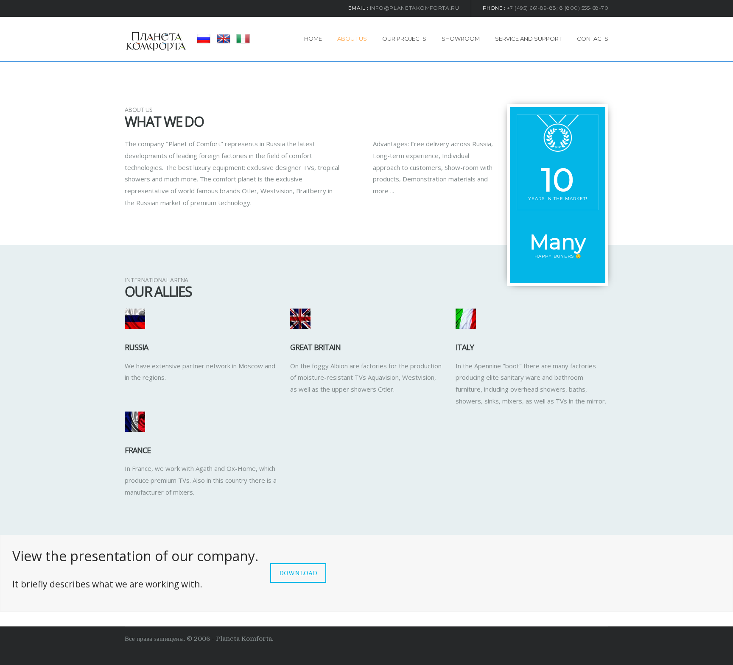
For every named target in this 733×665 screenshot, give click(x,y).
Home (313, 38)
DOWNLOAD (298, 573)
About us (352, 38)
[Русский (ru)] (203, 38)
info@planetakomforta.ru (414, 8)
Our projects (404, 38)
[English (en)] (223, 38)
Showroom (461, 38)
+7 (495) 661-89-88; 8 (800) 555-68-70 (558, 8)
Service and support (528, 38)
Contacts (592, 38)
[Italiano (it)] (243, 38)
